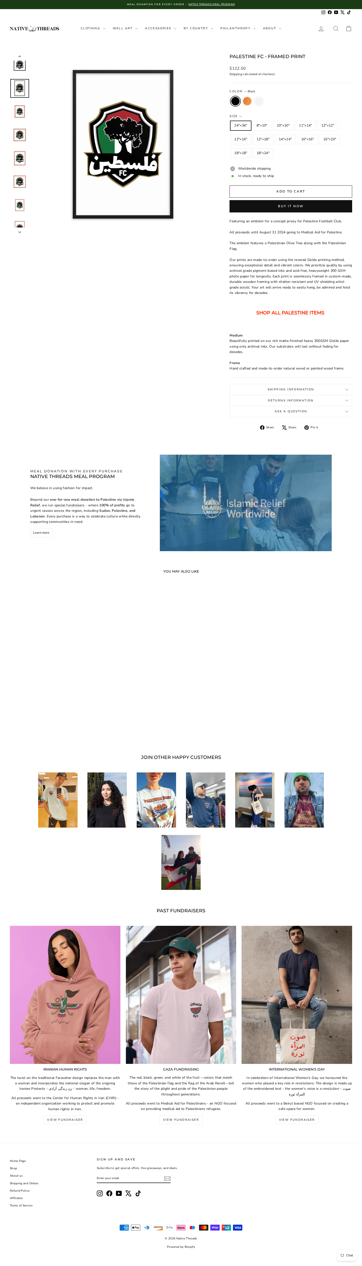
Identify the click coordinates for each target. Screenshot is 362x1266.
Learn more (41, 532)
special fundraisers (69, 505)
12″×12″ (327, 125)
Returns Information (291, 400)
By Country (196, 28)
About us (16, 1176)
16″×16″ (307, 139)
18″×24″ (263, 153)
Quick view (50, 703)
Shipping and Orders (24, 1183)
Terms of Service (21, 1205)
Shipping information (291, 389)
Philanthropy (236, 28)
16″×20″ (329, 139)
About (270, 28)
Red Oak (247, 101)
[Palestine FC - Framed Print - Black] (44, 725)
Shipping (236, 74)
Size (236, 116)
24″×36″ (240, 125)
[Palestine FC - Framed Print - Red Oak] (50, 725)
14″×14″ (285, 139)
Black (235, 101)
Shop (13, 1168)
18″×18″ (240, 153)
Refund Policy (20, 1191)
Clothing (91, 28)
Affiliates (16, 1198)
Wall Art (123, 28)
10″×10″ (283, 125)
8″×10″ (262, 125)
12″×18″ (263, 139)
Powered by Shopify (181, 1247)
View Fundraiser (65, 1120)
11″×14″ (305, 125)
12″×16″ (240, 139)
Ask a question (291, 411)
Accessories (159, 28)
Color (242, 91)
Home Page (18, 1161)
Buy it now (291, 206)
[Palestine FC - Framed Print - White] (57, 725)
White (259, 101)
